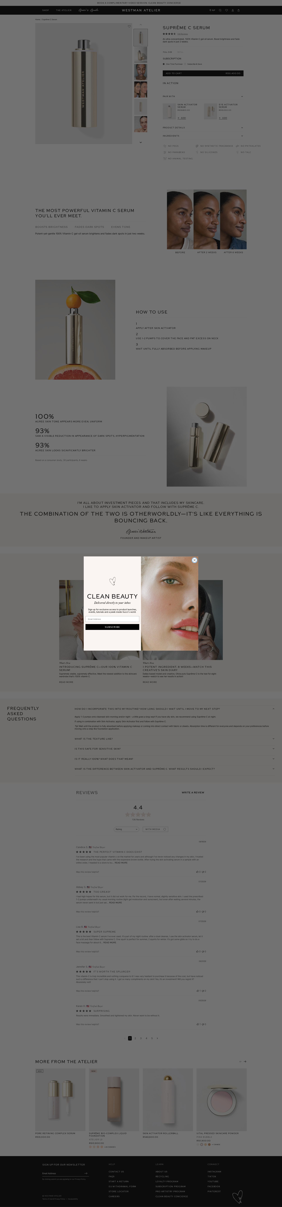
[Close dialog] (194, 560)
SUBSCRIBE (112, 627)
